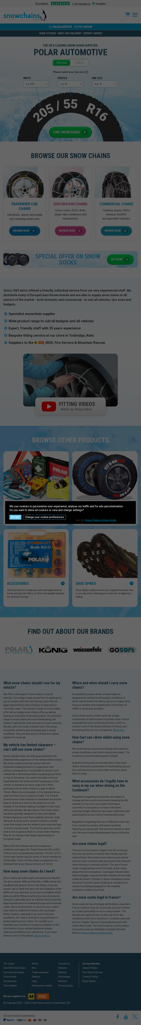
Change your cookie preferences (44, 517)
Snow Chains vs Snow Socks (100, 520)
